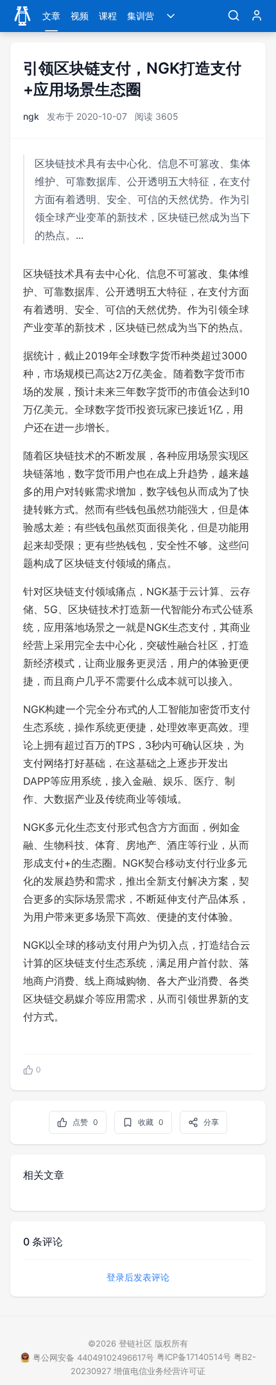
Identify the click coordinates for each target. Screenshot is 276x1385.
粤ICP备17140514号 (194, 1357)
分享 (211, 1122)
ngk (31, 116)
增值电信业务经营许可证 (159, 1371)
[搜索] (233, 16)
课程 (108, 15)
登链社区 (137, 1343)
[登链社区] (22, 16)
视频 (80, 15)
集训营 (140, 15)
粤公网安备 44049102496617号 (93, 1357)
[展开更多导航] (170, 16)
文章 (51, 15)
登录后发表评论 (138, 1277)
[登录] (256, 16)
